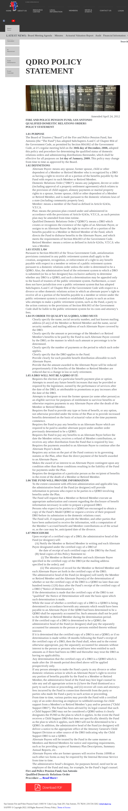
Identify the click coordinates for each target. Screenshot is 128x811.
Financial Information (114, 35)
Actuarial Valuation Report (79, 35)
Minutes (59, 35)
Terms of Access (64, 807)
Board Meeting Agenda (40, 35)
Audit (98, 35)
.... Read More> (48, 778)
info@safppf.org (105, 804)
